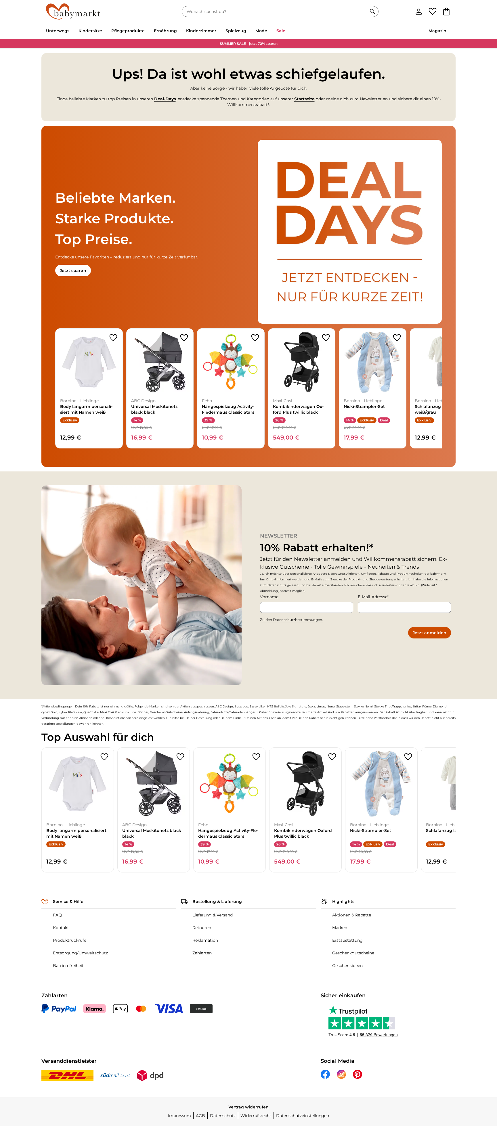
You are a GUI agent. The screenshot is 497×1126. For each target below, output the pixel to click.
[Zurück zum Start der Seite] (478, 1085)
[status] (275, 11)
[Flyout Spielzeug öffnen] (248, 31)
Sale (280, 30)
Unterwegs (57, 30)
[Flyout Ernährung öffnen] (179, 31)
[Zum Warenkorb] (446, 11)
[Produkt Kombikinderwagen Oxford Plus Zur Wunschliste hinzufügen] (326, 338)
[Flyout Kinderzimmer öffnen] (218, 31)
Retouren (201, 927)
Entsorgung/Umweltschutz (80, 953)
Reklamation (205, 940)
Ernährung (165, 30)
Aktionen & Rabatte (351, 915)
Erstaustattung (347, 940)
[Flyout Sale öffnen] (287, 31)
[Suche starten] (372, 11)
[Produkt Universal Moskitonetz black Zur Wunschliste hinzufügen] (184, 338)
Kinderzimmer (201, 30)
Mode (261, 30)
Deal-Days (165, 98)
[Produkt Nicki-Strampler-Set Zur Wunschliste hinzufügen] (397, 338)
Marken (339, 927)
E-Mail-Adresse (372, 596)
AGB (200, 1115)
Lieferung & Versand (212, 915)
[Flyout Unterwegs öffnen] (71, 31)
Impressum (179, 1115)
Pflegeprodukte (128, 30)
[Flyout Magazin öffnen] (448, 31)
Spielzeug (235, 30)
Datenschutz (223, 1115)
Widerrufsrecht (255, 1115)
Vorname (269, 596)
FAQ (57, 915)
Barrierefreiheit (68, 965)
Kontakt (61, 927)
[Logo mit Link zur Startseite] (73, 11)
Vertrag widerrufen (248, 1107)
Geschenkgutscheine (353, 953)
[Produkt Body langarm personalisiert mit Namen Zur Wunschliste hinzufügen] (113, 338)
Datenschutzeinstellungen (302, 1115)
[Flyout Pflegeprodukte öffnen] (147, 31)
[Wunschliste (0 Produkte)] (432, 11)
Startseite (304, 98)
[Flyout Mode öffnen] (269, 31)
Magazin (437, 30)
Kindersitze (90, 30)
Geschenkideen (347, 965)
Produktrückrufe (69, 940)
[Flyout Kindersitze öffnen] (104, 31)
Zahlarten (202, 953)
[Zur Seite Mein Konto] (418, 11)
